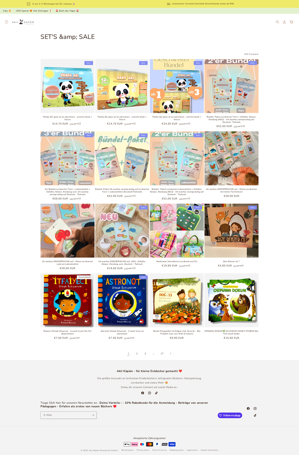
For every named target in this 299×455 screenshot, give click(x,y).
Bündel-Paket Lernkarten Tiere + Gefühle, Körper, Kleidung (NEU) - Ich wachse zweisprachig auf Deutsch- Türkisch (231, 120)
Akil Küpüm (94, 450)
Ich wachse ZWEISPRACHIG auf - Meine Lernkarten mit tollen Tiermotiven (231, 190)
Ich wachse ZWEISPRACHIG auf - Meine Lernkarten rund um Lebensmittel (67, 263)
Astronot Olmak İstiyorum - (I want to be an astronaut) (122, 332)
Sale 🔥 (7, 10)
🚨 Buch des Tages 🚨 (67, 10)
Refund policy (127, 450)
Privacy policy (143, 450)
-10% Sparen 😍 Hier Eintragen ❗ (33, 10)
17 (162, 353)
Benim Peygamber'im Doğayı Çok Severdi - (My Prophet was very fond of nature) (177, 332)
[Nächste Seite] (170, 353)
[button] (6, 21)
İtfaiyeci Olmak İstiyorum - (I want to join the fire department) (67, 332)
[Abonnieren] (93, 415)
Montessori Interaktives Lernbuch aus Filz (176, 261)
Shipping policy (177, 450)
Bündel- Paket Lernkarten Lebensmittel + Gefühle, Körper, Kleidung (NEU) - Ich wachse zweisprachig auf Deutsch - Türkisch (177, 192)
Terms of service (159, 450)
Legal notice (192, 450)
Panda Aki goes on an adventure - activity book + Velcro (67, 118)
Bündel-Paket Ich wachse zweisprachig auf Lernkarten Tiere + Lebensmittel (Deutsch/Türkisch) (122, 190)
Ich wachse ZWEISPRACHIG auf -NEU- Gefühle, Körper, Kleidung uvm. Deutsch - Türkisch (122, 263)
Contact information (209, 450)
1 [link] (128, 353)
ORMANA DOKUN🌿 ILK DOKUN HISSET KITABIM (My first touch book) (231, 332)
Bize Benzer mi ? (231, 261)
